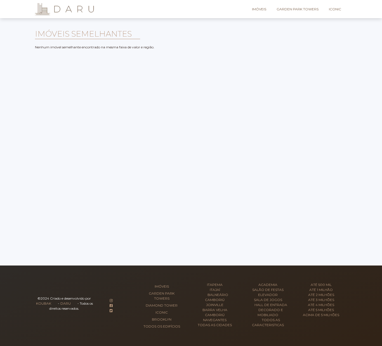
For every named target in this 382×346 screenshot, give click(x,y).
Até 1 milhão (321, 290)
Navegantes (215, 320)
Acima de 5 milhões (321, 315)
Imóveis (259, 9)
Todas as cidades (215, 325)
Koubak (43, 303)
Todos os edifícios (161, 326)
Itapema (215, 285)
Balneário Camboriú (216, 297)
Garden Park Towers (298, 9)
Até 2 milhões (321, 295)
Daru (65, 303)
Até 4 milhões (321, 305)
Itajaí (215, 290)
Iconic (335, 9)
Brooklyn (161, 319)
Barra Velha (214, 310)
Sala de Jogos (268, 300)
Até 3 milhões (321, 300)
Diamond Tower (162, 305)
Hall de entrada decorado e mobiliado (270, 310)
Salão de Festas (268, 290)
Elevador (268, 295)
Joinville (214, 305)
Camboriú (215, 315)
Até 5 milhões (321, 310)
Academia (267, 285)
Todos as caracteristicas (268, 322)
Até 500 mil (321, 285)
